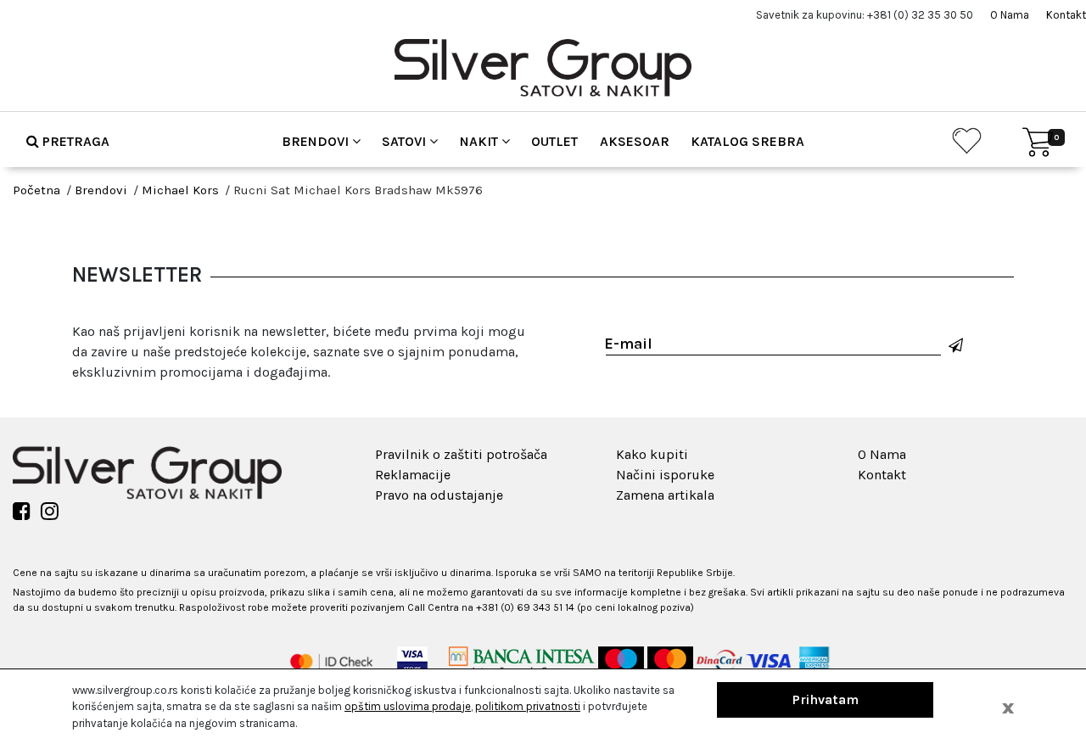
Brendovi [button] (317, 141)
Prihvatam (825, 699)
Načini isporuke (665, 475)
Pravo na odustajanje (439, 495)
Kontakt (1066, 14)
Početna (36, 190)
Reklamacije (413, 475)
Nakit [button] (480, 141)
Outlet (554, 141)
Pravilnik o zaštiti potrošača (461, 454)
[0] (1037, 142)
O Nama (1009, 14)
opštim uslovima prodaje (407, 706)
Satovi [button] (405, 141)
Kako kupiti (652, 454)
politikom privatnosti (527, 706)
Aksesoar (634, 141)
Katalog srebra (747, 141)
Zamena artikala (665, 495)
